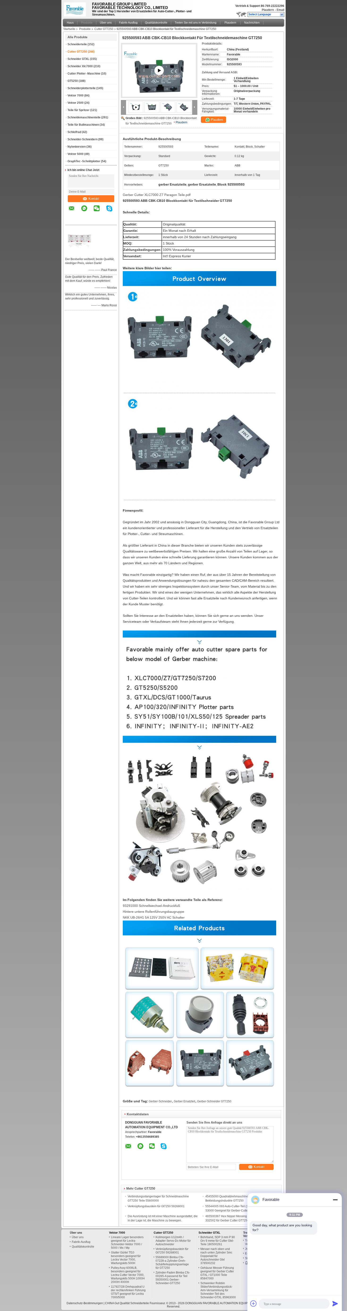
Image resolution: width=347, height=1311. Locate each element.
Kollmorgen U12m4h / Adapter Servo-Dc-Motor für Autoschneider (173, 1241)
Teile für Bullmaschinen (83, 124)
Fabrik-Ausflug (128, 22)
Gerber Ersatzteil (184, 1101)
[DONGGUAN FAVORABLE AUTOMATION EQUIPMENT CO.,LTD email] (74, 212)
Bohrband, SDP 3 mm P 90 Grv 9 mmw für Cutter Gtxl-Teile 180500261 (217, 1241)
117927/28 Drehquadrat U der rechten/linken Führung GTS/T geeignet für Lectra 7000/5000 (128, 1292)
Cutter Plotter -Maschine (84, 73)
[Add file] (253, 1303)
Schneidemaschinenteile (84, 117)
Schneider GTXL (78, 59)
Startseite (69, 29)
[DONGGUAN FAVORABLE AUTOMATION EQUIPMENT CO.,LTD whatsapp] (87, 212)
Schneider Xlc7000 (80, 66)
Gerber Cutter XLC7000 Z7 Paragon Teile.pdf (156, 195)
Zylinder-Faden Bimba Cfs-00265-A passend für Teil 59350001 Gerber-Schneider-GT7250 (173, 1278)
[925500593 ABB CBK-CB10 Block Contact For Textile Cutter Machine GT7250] (152, 107)
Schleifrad (74, 132)
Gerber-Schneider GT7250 (214, 1101)
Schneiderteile (77, 44)
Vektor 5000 (76, 154)
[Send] (335, 1303)
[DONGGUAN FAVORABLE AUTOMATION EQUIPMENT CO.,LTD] (282, 14)
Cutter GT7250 (103, 29)
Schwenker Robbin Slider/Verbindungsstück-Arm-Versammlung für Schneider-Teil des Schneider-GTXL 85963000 (218, 1290)
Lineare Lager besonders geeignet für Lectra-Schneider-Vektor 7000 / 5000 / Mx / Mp (127, 1242)
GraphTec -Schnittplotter (84, 161)
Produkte (87, 22)
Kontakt (94, 198)
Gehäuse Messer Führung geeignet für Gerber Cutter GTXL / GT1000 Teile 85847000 (217, 1273)
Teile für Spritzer (78, 110)
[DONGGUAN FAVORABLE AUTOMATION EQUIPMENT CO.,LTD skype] (112, 212)
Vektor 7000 (76, 95)
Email (280, 10)
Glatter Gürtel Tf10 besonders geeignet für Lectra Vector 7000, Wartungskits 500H (126, 1258)
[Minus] (335, 1200)
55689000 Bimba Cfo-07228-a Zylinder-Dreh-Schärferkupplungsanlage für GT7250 (172, 1263)
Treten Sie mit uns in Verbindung (195, 22)
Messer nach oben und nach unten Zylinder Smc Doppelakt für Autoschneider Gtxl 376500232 (216, 1256)
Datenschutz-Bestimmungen (85, 1303)
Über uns (106, 22)
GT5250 (73, 81)
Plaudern (268, 10)
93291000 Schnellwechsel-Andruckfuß (151, 906)
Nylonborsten (77, 146)
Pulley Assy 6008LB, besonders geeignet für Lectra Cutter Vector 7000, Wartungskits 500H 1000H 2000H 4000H (128, 1275)
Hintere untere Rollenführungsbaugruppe (153, 911)
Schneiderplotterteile (82, 88)
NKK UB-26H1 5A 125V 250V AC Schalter (154, 917)
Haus (70, 22)
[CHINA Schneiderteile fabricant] (76, 8)
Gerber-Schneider (160, 1101)
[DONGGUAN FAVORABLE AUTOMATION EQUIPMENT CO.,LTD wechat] (100, 212)
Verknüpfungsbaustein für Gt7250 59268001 (156, 1206)
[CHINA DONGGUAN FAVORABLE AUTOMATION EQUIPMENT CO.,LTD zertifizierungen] (79, 253)
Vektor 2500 (76, 102)
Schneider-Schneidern (82, 139)
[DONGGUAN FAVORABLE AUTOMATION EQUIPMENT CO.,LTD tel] (72, 220)
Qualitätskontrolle (156, 22)
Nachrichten (252, 22)
